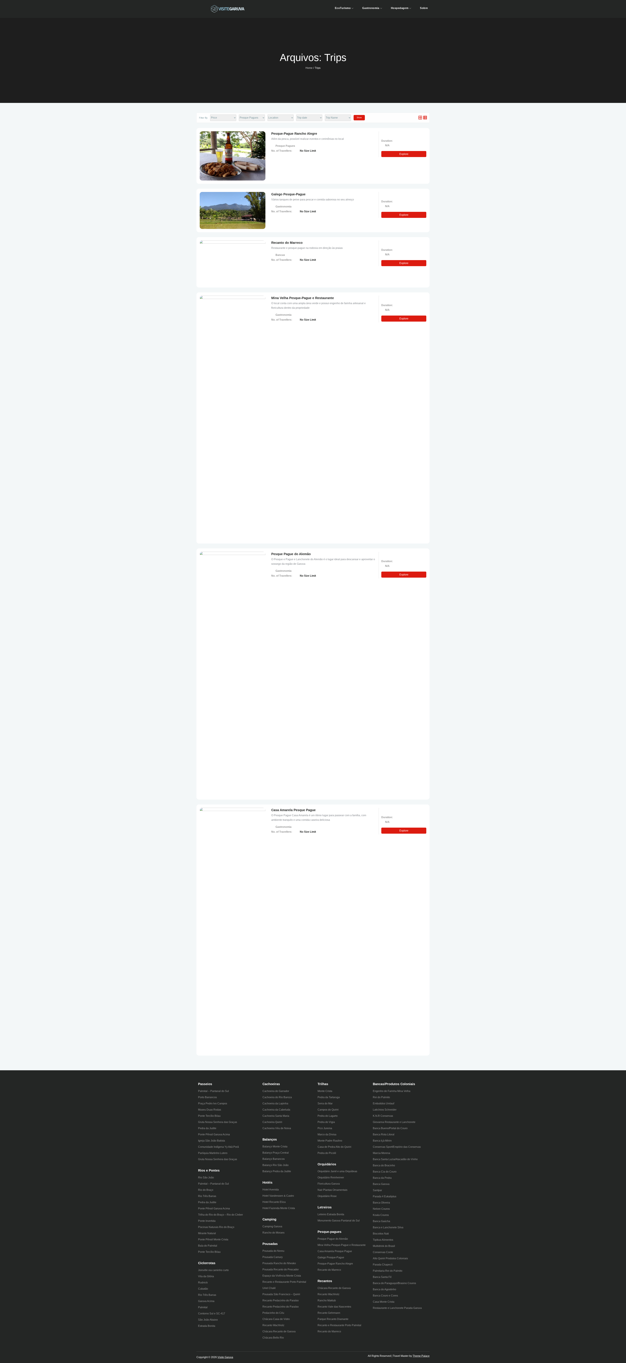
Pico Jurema (325, 1128)
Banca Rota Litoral (383, 1134)
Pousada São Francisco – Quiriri (281, 1294)
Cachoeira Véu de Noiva (276, 1128)
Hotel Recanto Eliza (274, 1202)
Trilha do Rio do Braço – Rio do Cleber (220, 1214)
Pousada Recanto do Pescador (280, 1269)
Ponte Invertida (207, 1220)
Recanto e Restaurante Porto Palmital (284, 1281)
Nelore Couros (381, 1208)
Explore (403, 154)
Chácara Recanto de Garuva (279, 1331)
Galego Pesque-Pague (288, 194)
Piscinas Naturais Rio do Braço (216, 1227)
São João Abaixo (208, 1319)
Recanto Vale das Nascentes (334, 1306)
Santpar (377, 1190)
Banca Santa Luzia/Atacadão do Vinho (395, 1159)
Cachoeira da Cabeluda (276, 1109)
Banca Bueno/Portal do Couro (390, 1128)
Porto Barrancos (207, 1097)
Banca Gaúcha (381, 1221)
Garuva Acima (206, 1301)
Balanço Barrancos (273, 1159)
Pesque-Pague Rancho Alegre (294, 133)
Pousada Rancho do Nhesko (279, 1263)
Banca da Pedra (382, 1177)
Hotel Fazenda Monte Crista (278, 1208)
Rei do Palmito (381, 1097)
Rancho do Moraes (273, 1232)
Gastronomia (370, 8)
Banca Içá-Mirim (382, 1140)
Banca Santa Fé (382, 1277)
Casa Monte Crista (383, 1301)
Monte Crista (325, 1091)
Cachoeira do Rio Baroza (277, 1097)
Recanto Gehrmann (329, 1312)
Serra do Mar (325, 1103)
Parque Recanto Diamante (333, 1319)
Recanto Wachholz (273, 1325)
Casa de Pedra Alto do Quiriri (334, 1146)
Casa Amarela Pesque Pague (293, 810)
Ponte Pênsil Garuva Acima (214, 1134)
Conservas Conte (383, 1252)
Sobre (424, 8)
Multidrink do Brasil (384, 1246)
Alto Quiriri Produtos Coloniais (390, 1258)
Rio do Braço (205, 1190)
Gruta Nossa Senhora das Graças (217, 1122)
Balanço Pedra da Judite (276, 1171)
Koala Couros (381, 1215)
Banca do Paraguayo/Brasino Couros (394, 1283)
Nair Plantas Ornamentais (332, 1190)
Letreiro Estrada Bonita (331, 1214)
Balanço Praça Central (275, 1152)
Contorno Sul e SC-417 (211, 1313)
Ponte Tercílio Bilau (209, 1115)
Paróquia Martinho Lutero (212, 1153)
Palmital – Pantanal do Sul (213, 1091)
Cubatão (203, 1288)
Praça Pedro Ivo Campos (212, 1103)
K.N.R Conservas (383, 1115)
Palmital (203, 1307)
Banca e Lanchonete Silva (388, 1227)
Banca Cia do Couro (384, 1171)
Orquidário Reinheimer (331, 1177)
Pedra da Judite (207, 1128)
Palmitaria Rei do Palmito (387, 1270)
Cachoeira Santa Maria (275, 1115)
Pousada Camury (272, 1257)
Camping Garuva (272, 1226)
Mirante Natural (207, 1233)
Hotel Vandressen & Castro (278, 1195)
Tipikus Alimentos (383, 1239)
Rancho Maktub (327, 1300)
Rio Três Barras (207, 1196)
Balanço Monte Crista (274, 1146)
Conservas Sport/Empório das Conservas (397, 1146)
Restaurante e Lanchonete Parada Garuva (397, 1308)
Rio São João (206, 1177)
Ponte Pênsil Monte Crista (213, 1239)
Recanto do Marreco (287, 242)
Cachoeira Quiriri (272, 1122)
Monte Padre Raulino (330, 1140)
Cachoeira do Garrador (275, 1091)
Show (359, 117)
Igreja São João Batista (211, 1140)
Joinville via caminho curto (213, 1270)
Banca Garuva (381, 1184)
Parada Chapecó (383, 1264)
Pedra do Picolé (327, 1153)
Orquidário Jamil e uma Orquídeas (337, 1171)
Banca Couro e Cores (385, 1295)
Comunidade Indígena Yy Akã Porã (218, 1146)
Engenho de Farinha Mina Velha (391, 1091)
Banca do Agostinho (384, 1289)
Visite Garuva (225, 1357)
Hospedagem (400, 8)
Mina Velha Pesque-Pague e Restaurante (302, 298)
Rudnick (203, 1282)
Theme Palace (421, 1356)
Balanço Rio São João (275, 1165)
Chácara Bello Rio (273, 1337)
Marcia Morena (381, 1153)
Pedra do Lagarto (328, 1115)
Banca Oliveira (381, 1202)
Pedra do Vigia (326, 1122)
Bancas (281, 255)
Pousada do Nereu (273, 1250)
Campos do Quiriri (328, 1109)
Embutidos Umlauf (383, 1103)
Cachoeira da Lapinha (275, 1103)
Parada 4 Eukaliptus (384, 1196)
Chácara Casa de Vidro (276, 1319)
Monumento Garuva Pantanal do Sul (339, 1220)
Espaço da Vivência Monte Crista (281, 1275)
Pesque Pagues (285, 145)
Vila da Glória (206, 1276)
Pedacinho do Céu (273, 1312)
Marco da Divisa (327, 1134)
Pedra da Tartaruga (329, 1097)
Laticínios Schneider (384, 1109)
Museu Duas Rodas (209, 1109)
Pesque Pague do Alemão (291, 554)
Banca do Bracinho (384, 1165)
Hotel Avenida (270, 1189)
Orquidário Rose (327, 1196)
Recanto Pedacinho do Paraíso (280, 1300)
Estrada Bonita (206, 1326)
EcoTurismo (343, 8)
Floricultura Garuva (329, 1183)
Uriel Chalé (269, 1288)
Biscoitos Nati (381, 1233)
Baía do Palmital (207, 1245)
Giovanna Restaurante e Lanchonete (394, 1122)
